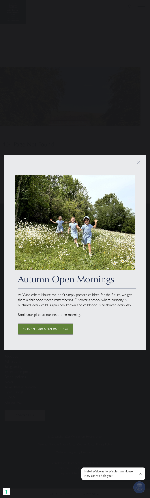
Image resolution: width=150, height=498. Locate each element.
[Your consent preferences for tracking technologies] (6, 491)
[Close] (139, 162)
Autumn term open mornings (45, 328)
